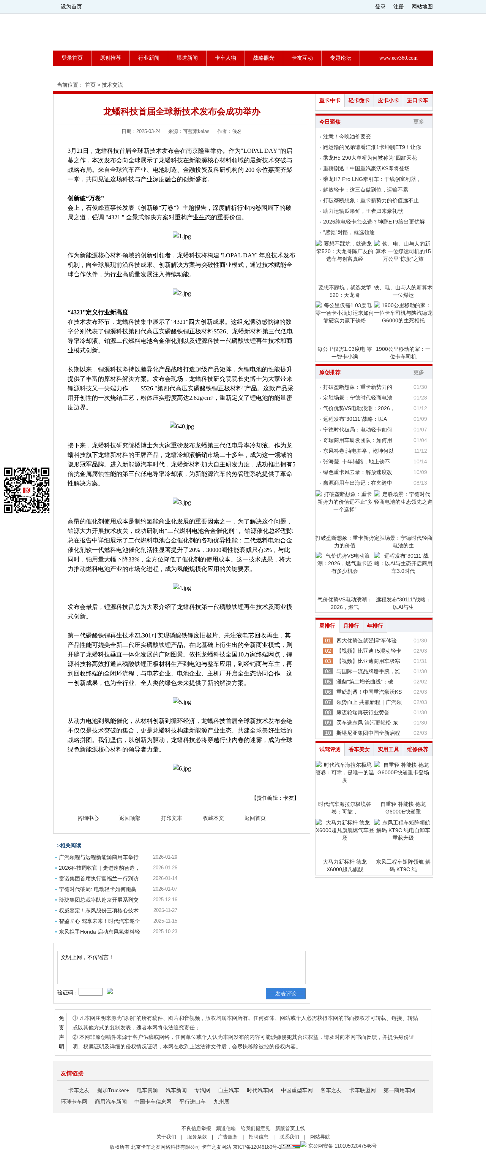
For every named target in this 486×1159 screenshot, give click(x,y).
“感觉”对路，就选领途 (349, 232)
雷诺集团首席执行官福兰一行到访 (99, 878)
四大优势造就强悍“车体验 (366, 640)
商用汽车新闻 (111, 1102)
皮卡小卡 (388, 100)
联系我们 (289, 1137)
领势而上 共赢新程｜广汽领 (369, 702)
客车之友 (331, 1090)
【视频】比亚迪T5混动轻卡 (368, 651)
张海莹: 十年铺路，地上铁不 (356, 461)
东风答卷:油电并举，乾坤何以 (358, 451)
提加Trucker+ (113, 1090)
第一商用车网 (399, 1090)
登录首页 (72, 58)
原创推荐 (110, 58)
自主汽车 (228, 1090)
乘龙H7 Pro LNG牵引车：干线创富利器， (372, 179)
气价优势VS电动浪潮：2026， (359, 408)
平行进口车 (192, 1102)
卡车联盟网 (362, 1090)
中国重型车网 (297, 1090)
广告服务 (228, 1137)
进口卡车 (417, 100)
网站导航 (320, 1137)
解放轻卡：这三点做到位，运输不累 (365, 190)
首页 (90, 85)
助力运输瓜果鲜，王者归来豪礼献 (363, 211)
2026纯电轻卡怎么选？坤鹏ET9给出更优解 (374, 222)
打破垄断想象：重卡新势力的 (357, 387)
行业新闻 (148, 58)
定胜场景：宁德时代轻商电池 (357, 398)
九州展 (221, 1102)
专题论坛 (340, 58)
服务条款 (197, 1137)
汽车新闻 (176, 1090)
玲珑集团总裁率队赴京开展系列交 (99, 900)
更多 (418, 122)
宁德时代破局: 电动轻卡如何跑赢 (97, 889)
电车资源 (147, 1090)
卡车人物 (225, 58)
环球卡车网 (74, 1102)
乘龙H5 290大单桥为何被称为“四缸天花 (370, 158)
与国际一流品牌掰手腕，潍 (368, 671)
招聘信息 (258, 1137)
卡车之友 (79, 1090)
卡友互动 (302, 58)
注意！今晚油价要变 (347, 136)
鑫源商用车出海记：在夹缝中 (357, 483)
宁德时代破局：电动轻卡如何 (357, 429)
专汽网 (202, 1090)
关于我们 (166, 1137)
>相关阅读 (69, 845)
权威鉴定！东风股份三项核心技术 (99, 910)
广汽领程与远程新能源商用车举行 (99, 857)
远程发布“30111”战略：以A (355, 419)
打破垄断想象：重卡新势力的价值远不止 (371, 200)
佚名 (237, 131)
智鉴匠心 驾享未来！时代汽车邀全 (99, 921)
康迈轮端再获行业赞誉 (363, 712)
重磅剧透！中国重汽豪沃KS (369, 692)
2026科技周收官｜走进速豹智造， (99, 868)
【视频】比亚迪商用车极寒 (368, 661)
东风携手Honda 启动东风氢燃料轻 (99, 932)
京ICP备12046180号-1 (257, 1147)
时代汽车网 (260, 1090)
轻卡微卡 (359, 100)
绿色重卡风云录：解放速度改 (357, 472)
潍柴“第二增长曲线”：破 (364, 682)
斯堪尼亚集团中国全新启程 (368, 733)
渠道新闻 (187, 58)
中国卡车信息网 (153, 1102)
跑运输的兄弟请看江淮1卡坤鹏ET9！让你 (372, 147)
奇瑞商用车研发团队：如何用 (357, 440)
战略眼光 (264, 58)
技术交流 (112, 85)
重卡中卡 (330, 100)
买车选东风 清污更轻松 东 (367, 723)
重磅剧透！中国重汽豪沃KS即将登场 (366, 168)
